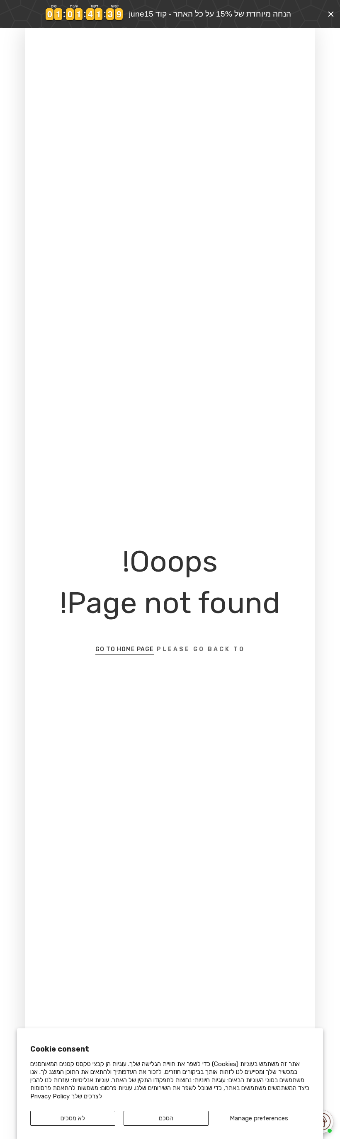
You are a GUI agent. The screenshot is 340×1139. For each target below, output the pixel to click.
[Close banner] (331, 14)
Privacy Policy (50, 1096)
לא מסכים (73, 1118)
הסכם (166, 1118)
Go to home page (124, 649)
